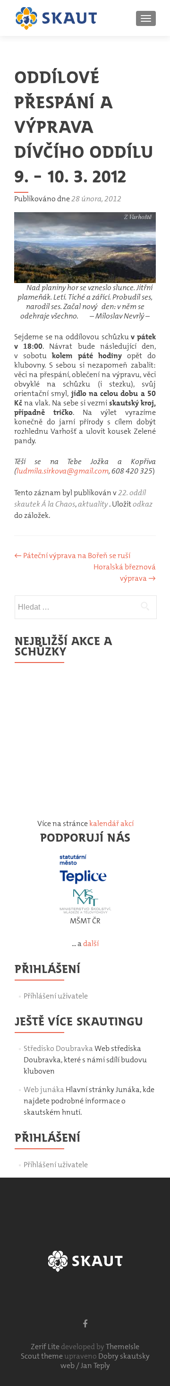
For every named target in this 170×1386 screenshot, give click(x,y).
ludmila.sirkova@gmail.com (63, 471)
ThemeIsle (122, 1347)
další (91, 943)
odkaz (143, 504)
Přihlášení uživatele (56, 996)
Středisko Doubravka (58, 1048)
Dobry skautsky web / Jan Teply (105, 1360)
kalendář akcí (111, 823)
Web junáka (44, 1089)
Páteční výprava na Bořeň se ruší (72, 555)
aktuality (93, 504)
